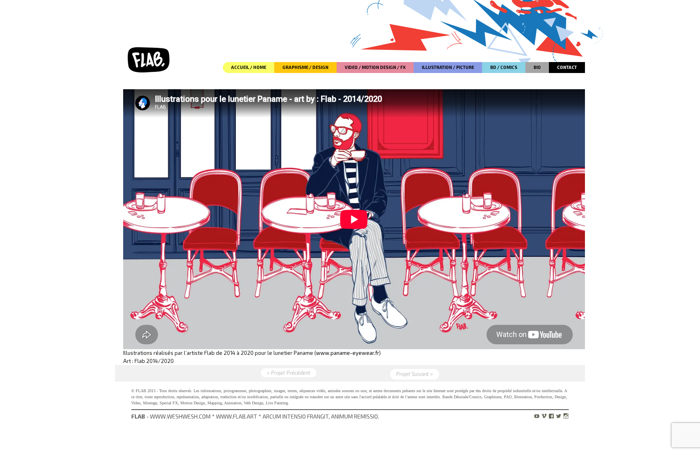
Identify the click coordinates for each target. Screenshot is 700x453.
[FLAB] (149, 36)
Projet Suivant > (414, 374)
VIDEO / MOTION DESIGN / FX (375, 67)
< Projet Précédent (288, 372)
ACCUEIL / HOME (248, 67)
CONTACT (567, 67)
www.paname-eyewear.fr (347, 353)
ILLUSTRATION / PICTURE (448, 67)
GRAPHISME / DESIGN (305, 67)
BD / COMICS (503, 67)
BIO (537, 67)
